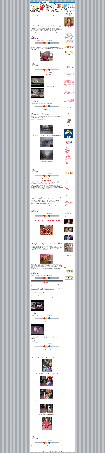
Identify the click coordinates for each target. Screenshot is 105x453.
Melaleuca (71, 91)
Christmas (73, 78)
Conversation (69, 79)
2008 (65, 215)
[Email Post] (47, 40)
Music (73, 92)
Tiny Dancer (47, 323)
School (72, 97)
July (66, 194)
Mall (68, 91)
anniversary (65, 73)
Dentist (72, 81)
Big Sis (69, 75)
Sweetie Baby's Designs (50, 451)
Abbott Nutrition (70, 72)
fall (73, 83)
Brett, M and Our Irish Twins (68, 158)
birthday (73, 75)
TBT (68, 100)
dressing (69, 82)
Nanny (64, 93)
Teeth (70, 100)
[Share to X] (49, 103)
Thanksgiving (65, 101)
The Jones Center (69, 101)
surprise (64, 100)
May (66, 196)
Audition (65, 74)
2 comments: (45, 40)
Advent (73, 72)
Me (69, 91)
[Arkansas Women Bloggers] (69, 122)
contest (67, 79)
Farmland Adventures (69, 84)
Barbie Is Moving (72, 74)
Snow (73, 98)
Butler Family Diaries (67, 161)
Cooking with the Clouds (67, 147)
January (66, 201)
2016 (65, 179)
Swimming (67, 100)
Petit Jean (66, 94)
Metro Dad (66, 159)
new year (67, 93)
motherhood (69, 92)
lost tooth (65, 91)
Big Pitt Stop (66, 154)
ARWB (73, 73)
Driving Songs (71, 82)
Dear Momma (66, 168)
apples (67, 73)
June (66, 195)
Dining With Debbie (67, 151)
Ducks (73, 82)
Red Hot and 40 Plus (67, 155)
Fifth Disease (70, 85)
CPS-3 (66, 81)
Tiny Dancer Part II (46, 282)
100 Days (68, 72)
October (67, 190)
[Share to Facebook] (50, 40)
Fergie (68, 85)
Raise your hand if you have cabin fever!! (46, 15)
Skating (70, 98)
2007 (65, 216)
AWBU (66, 74)
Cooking (71, 80)
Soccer (64, 99)
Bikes (71, 75)
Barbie (70, 74)
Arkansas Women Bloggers (68, 156)
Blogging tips (52, 452)
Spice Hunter (67, 99)
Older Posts (61, 445)
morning (73, 91)
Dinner (73, 81)
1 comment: (44, 103)
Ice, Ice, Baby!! (46, 109)
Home (47, 445)
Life (66, 90)
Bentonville (67, 75)
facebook (72, 83)
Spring (71, 99)
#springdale (65, 72)
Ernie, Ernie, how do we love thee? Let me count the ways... (47, 220)
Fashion (73, 84)
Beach (64, 75)
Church (65, 79)
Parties (69, 93)
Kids (66, 89)
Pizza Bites (72, 94)
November (67, 189)
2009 (65, 187)
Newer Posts (32, 445)
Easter (64, 83)
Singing (68, 98)
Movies (71, 92)
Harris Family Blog (67, 164)
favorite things (65, 85)
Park (68, 93)
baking (68, 74)
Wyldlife (66, 153)
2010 (65, 186)
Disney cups (65, 82)
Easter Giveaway (68, 83)
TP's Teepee (66, 157)
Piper (70, 94)
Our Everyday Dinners (67, 150)
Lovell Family (66, 167)
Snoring (72, 98)
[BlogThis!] (49, 40)
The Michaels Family (67, 148)
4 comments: (45, 275)
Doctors (67, 82)
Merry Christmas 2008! (47, 349)
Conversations (68, 80)
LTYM (66, 91)
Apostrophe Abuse (67, 166)
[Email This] (48, 40)
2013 (65, 182)
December (67, 188)
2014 (65, 181)
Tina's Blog (66, 162)
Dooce (65, 160)
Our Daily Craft (66, 152)
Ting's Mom (66, 149)
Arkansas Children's (70, 73)
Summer (73, 99)
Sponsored (69, 99)
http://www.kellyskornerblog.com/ (51, 201)
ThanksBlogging (72, 100)
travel (71, 102)
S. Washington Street (47, 74)
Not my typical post (46, 180)
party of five (71, 93)
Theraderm (73, 101)
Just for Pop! (47, 46)
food (73, 85)
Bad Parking (66, 165)
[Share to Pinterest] (51, 40)
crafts (68, 81)
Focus (72, 85)
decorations (70, 81)
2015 (65, 180)
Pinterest (68, 94)
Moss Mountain (65, 92)
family (65, 84)
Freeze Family (66, 163)
